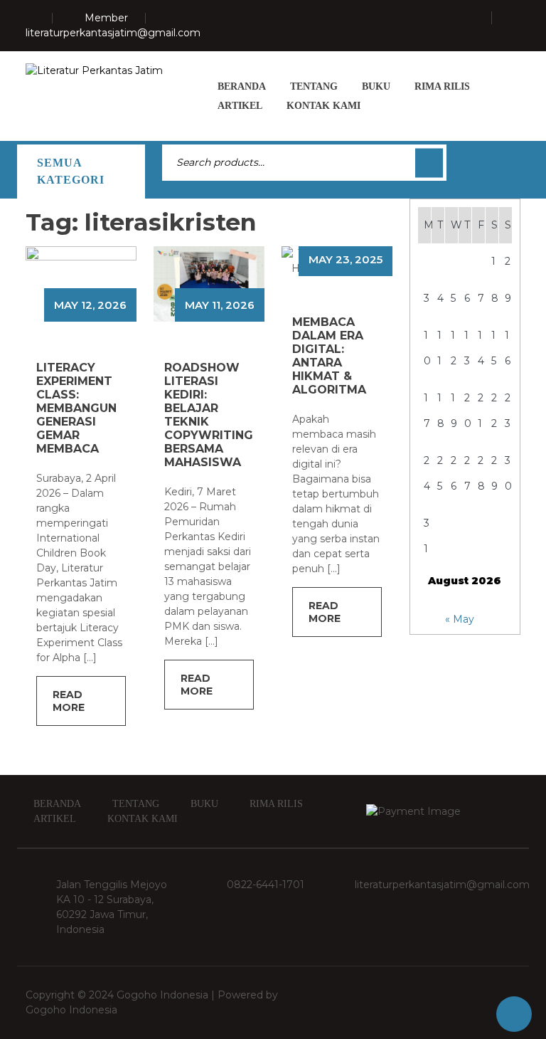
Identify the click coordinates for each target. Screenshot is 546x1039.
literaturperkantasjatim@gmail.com (113, 32)
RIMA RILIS (442, 86)
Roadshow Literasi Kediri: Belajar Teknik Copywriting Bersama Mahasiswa (208, 415)
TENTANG (314, 86)
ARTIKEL (240, 105)
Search (429, 162)
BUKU (376, 86)
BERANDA (242, 86)
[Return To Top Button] (514, 1014)
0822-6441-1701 (265, 884)
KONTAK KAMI (323, 105)
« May (459, 619)
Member (106, 17)
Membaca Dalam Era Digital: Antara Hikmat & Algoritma (329, 355)
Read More (69, 701)
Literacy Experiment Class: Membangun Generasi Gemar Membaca (76, 408)
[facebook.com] (116, 294)
